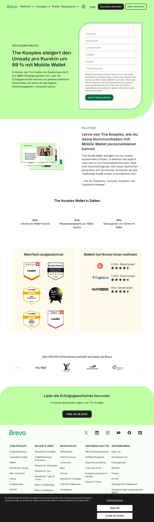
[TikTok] (140, 433)
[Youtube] (118, 433)
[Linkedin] (97, 433)
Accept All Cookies (115, 515)
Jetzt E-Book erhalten (99, 97)
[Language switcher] (83, 6)
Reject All (114, 508)
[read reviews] (100, 266)
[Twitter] (86, 433)
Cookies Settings (114, 500)
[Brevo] (12, 6)
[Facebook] (129, 433)
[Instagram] (107, 433)
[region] (77, 508)
